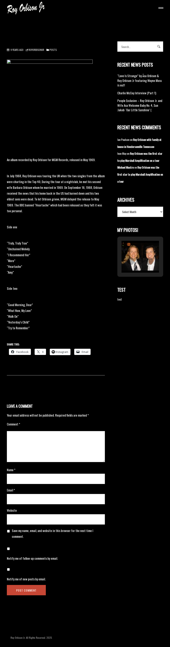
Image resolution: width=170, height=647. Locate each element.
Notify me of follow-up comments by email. (32, 558)
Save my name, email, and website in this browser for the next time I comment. (52, 533)
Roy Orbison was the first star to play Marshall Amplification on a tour (140, 174)
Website (12, 510)
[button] (130, 261)
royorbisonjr (36, 50)
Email (11, 490)
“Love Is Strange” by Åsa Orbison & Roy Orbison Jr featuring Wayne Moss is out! (139, 80)
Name (11, 469)
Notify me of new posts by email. (26, 579)
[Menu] (160, 8)
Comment (13, 424)
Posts (53, 50)
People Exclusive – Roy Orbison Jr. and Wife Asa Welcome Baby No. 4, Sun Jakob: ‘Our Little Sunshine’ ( (139, 105)
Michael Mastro (125, 167)
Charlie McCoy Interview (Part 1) (136, 93)
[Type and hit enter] (158, 46)
